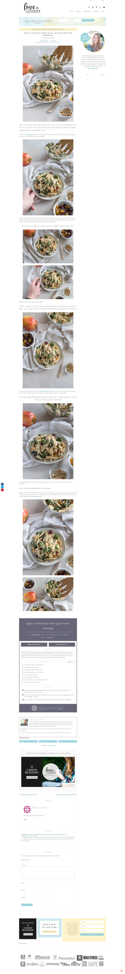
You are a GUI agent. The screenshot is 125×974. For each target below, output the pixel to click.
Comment (24, 865)
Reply (25, 819)
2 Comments (52, 37)
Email (23, 890)
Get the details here (36, 496)
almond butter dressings (45, 391)
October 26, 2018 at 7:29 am (39, 807)
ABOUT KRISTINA (93, 68)
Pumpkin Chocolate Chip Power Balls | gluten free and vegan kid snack (43, 834)
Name (23, 883)
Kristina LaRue (36, 634)
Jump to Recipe (44, 41)
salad (53, 745)
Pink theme (63, 952)
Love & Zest (32, 8)
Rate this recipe (25, 859)
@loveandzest (43, 708)
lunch (49, 745)
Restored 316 (71, 952)
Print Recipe (52, 41)
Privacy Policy (23, 943)
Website (23, 897)
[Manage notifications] (121, 971)
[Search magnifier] (102, 75)
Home (34, 29)
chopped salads (30, 134)
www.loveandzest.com (26, 735)
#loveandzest (59, 708)
